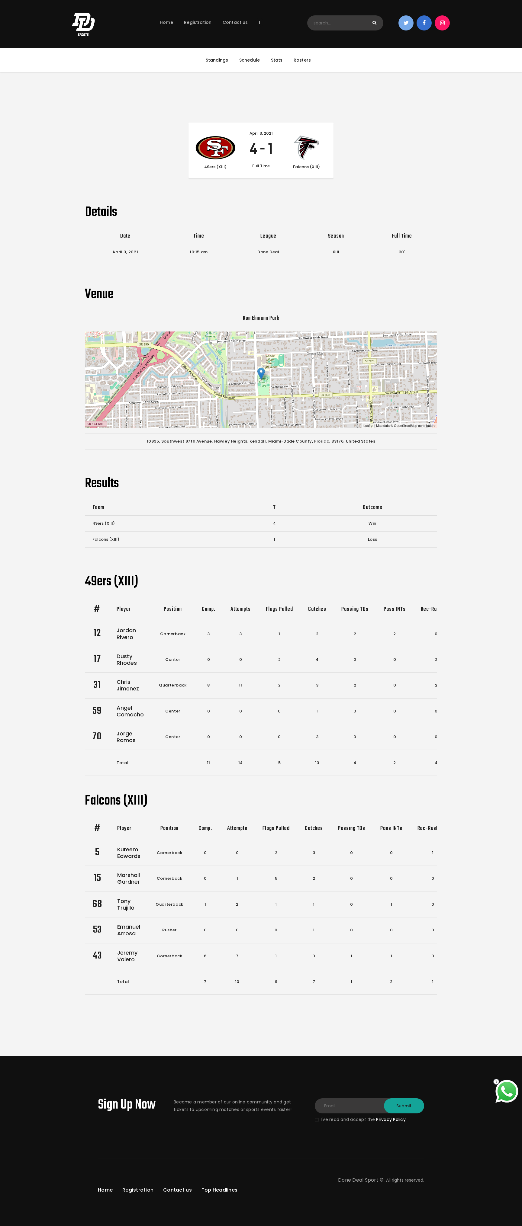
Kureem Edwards (128, 853)
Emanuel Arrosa (128, 930)
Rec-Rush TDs (436, 609)
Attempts (240, 609)
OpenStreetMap (405, 425)
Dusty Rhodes (127, 659)
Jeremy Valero (127, 956)
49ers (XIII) (103, 523)
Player (124, 609)
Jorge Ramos (126, 737)
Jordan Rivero (126, 633)
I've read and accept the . (364, 1119)
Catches (317, 609)
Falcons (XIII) (105, 539)
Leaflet (368, 425)
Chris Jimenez (128, 685)
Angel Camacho (130, 711)
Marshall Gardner (128, 878)
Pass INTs (395, 609)
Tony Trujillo (125, 904)
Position (173, 609)
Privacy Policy (391, 1119)
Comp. (208, 609)
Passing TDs (355, 609)
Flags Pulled (279, 609)
